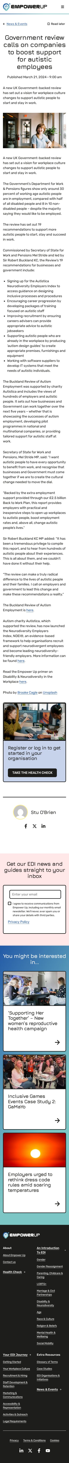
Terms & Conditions (34, 1440)
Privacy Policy (18, 922)
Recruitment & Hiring (15, 1375)
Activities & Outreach (15, 1414)
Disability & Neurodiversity (45, 1303)
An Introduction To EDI (48, 1250)
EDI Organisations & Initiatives (48, 1377)
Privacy (14, 1440)
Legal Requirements (14, 1421)
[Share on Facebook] (25, 826)
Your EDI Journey (15, 1354)
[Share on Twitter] (34, 826)
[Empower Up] (25, 7)
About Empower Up (14, 1255)
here (29, 610)
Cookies (54, 1440)
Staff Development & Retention (15, 1384)
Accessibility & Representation (12, 1405)
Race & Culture (45, 1319)
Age (39, 1312)
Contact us (9, 1262)
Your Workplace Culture (16, 1368)
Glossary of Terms (47, 1361)
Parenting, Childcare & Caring (50, 1275)
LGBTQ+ (42, 1283)
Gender (41, 1259)
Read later (58, 24)
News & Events (17, 24)
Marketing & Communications (13, 1394)
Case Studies (44, 1368)
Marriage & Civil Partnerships (46, 1292)
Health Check (12, 1272)
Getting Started (12, 1361)
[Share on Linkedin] (43, 826)
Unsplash (50, 692)
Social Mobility (45, 1343)
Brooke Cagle (27, 692)
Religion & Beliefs (47, 1325)
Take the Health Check (32, 773)
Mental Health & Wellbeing (46, 1334)
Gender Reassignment (50, 1266)
